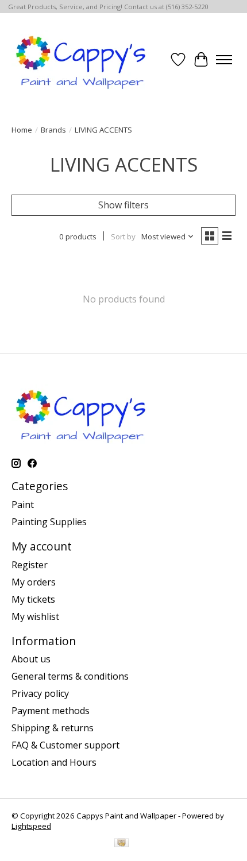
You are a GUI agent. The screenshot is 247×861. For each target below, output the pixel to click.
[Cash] (121, 844)
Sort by (123, 236)
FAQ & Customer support (65, 745)
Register (29, 565)
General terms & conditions (70, 676)
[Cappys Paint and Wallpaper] (81, 60)
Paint (22, 504)
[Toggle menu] (224, 59)
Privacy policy (40, 693)
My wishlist (35, 616)
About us (31, 659)
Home (21, 130)
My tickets (33, 599)
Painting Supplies (49, 521)
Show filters (123, 205)
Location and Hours (54, 762)
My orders (33, 582)
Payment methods (50, 710)
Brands (53, 130)
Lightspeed (31, 826)
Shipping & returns (52, 728)
